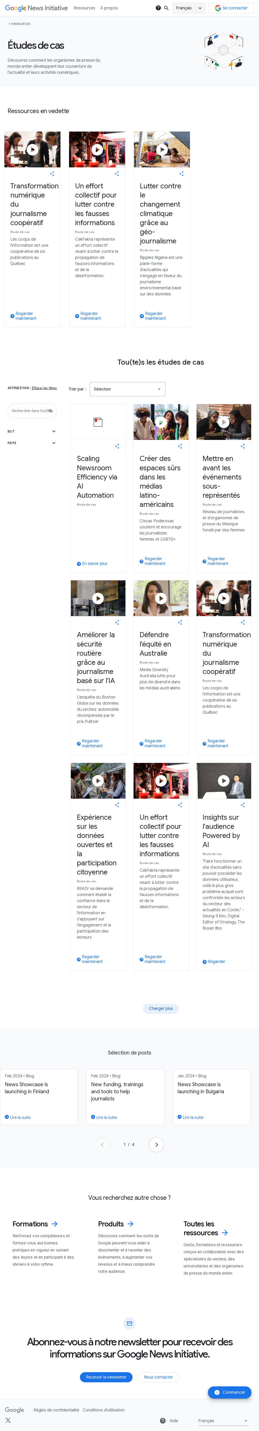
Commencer (229, 1392)
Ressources (21, 24)
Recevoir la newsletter (106, 1377)
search (166, 8)
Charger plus (161, 1008)
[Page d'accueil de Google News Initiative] (36, 8)
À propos (109, 8)
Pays (32, 443)
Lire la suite (20, 1117)
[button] (189, 8)
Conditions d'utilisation (104, 1410)
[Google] (14, 1410)
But (32, 431)
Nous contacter (158, 1377)
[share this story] (52, 173)
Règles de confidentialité (56, 1410)
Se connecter (235, 8)
